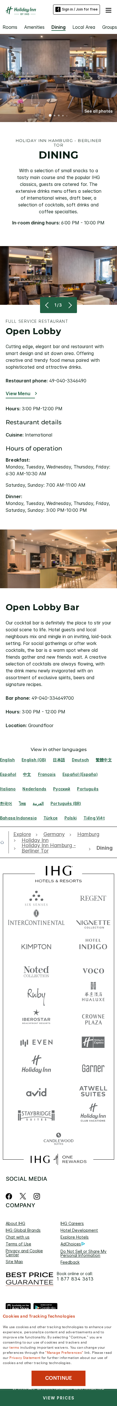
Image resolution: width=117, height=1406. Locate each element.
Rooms (10, 27)
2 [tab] (54, 116)
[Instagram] (36, 1196)
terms (14, 1347)
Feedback (70, 1262)
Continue (58, 1378)
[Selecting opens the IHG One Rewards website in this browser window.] (58, 1159)
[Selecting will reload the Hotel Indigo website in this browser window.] (93, 945)
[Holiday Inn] (21, 10)
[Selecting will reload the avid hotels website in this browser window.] (36, 1091)
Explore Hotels (74, 1237)
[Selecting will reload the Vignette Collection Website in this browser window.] (93, 921)
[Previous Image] (47, 305)
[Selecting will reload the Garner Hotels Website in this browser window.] (93, 1066)
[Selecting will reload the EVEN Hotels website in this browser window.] (36, 1042)
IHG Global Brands (23, 1230)
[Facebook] (10, 1196)
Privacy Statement (24, 1357)
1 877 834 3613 (75, 1279)
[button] (108, 9)
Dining (58, 27)
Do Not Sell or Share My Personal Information (83, 1253)
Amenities (34, 27)
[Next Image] (69, 305)
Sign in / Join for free (80, 9)
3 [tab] (59, 116)
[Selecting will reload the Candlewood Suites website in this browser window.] (58, 1139)
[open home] (4, 842)
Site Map (14, 1261)
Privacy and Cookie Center (24, 1252)
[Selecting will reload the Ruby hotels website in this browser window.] (36, 994)
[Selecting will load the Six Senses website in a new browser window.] (36, 897)
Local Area (83, 27)
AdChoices (70, 1243)
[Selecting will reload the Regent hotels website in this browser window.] (93, 897)
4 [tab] (63, 116)
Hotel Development (79, 1230)
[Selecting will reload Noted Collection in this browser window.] (36, 969)
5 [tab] (67, 115)
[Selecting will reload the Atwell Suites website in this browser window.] (93, 1091)
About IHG (15, 1223)
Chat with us (18, 1237)
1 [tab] (50, 116)
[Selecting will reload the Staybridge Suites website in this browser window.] (36, 1115)
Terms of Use (18, 1243)
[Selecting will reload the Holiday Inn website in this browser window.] (36, 1066)
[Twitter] (22, 1196)
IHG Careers (72, 1223)
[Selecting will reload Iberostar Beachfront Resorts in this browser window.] (36, 1018)
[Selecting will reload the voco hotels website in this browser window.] (93, 969)
